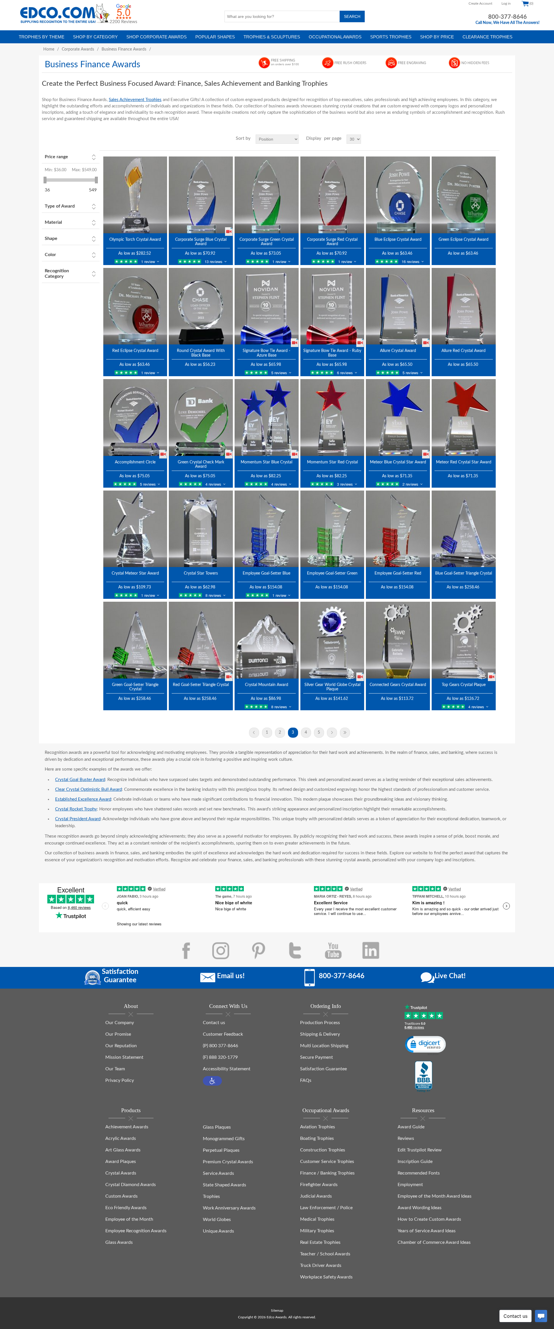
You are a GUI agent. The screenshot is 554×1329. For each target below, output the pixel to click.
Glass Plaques (217, 1127)
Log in (506, 3)
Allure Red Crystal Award (463, 351)
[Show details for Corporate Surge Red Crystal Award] (332, 194)
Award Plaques (120, 1161)
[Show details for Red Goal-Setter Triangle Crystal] (201, 640)
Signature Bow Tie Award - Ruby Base (332, 353)
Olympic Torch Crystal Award (135, 240)
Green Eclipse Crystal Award (464, 240)
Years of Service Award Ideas (427, 1231)
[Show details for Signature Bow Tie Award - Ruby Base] (332, 306)
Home (48, 49)
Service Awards (218, 1173)
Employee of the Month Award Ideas (434, 1196)
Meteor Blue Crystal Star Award (398, 462)
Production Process (320, 1022)
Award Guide (411, 1127)
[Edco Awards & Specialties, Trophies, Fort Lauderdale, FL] (423, 1077)
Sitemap (277, 1310)
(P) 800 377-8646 (220, 1045)
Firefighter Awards (319, 1184)
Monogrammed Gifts (224, 1138)
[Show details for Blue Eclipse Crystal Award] (398, 194)
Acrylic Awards (120, 1138)
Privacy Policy (119, 1080)
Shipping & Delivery (320, 1034)
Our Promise (118, 1034)
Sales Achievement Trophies (135, 100)
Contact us (214, 1022)
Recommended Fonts (419, 1173)
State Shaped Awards (224, 1185)
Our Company (119, 1022)
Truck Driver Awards (320, 1265)
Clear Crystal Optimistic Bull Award (88, 789)
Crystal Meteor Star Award (135, 573)
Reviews (406, 1138)
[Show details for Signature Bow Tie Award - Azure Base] (267, 306)
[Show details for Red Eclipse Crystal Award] (135, 306)
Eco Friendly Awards (126, 1207)
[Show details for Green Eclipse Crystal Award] (464, 194)
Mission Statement (124, 1057)
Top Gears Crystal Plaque (464, 685)
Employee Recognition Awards (135, 1231)
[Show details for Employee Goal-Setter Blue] (267, 529)
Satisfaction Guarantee (323, 1069)
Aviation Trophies (317, 1127)
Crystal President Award (77, 819)
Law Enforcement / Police (326, 1207)
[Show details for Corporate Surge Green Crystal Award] (267, 194)
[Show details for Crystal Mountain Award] (267, 640)
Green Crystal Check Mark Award (201, 464)
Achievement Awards (126, 1127)
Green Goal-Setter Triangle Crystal (135, 687)
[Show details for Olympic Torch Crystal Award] (135, 194)
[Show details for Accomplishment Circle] (135, 417)
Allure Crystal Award (398, 351)
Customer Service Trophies (327, 1161)
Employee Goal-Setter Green (332, 573)
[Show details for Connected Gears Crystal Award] (398, 640)
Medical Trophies (317, 1219)
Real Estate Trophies (320, 1242)
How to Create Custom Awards (429, 1219)
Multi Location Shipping (324, 1045)
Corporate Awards (78, 49)
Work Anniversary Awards (229, 1208)
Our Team (115, 1069)
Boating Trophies (317, 1138)
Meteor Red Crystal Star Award (463, 462)
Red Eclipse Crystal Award (135, 351)
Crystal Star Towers (201, 573)
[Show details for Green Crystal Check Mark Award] (201, 417)
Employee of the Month (129, 1219)
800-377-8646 (507, 17)
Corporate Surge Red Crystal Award (332, 242)
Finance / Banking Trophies (327, 1173)
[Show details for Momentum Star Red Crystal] (332, 417)
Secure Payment (316, 1057)
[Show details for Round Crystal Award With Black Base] (201, 306)
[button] (212, 1081)
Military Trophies (317, 1231)
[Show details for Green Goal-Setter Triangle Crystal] (135, 640)
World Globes (217, 1219)
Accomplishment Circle (135, 462)
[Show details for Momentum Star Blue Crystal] (267, 417)
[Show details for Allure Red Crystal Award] (464, 306)
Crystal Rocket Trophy (76, 809)
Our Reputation (121, 1045)
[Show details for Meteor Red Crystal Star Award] (464, 417)
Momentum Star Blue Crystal (266, 462)
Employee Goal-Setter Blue (266, 573)
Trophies (211, 1196)
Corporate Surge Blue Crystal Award (201, 242)
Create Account (480, 3)
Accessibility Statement (226, 1069)
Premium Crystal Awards (228, 1162)
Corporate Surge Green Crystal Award (266, 242)
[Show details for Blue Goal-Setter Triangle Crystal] (464, 529)
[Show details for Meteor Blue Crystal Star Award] (398, 417)
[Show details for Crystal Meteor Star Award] (135, 529)
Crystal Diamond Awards (130, 1184)
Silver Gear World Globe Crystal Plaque (332, 687)
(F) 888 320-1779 (220, 1057)
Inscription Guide (415, 1161)
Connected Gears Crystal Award (398, 685)
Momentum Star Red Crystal (332, 462)
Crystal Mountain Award (266, 685)
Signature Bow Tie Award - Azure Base (266, 353)
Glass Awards (119, 1242)
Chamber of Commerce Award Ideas (434, 1242)
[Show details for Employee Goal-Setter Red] (398, 529)
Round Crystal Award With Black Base (201, 353)
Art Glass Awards (123, 1150)
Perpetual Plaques (221, 1150)
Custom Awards (121, 1196)
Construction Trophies (322, 1150)
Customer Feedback (223, 1034)
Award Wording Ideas (419, 1207)
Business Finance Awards (124, 49)
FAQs (305, 1080)
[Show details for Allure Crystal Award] (398, 306)
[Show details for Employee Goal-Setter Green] (332, 529)
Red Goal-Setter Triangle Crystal (201, 685)
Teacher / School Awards (325, 1254)
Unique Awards (218, 1231)
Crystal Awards (120, 1173)
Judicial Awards (316, 1196)
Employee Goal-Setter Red (398, 573)
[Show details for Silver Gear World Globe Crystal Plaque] (332, 640)
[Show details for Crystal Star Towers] (201, 529)
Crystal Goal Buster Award (80, 780)
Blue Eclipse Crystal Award (398, 240)
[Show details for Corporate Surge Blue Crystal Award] (201, 194)
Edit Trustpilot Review (420, 1150)
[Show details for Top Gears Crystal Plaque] (464, 640)
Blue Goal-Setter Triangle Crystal (463, 573)
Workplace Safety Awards (326, 1277)
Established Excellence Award (83, 799)
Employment (410, 1184)
